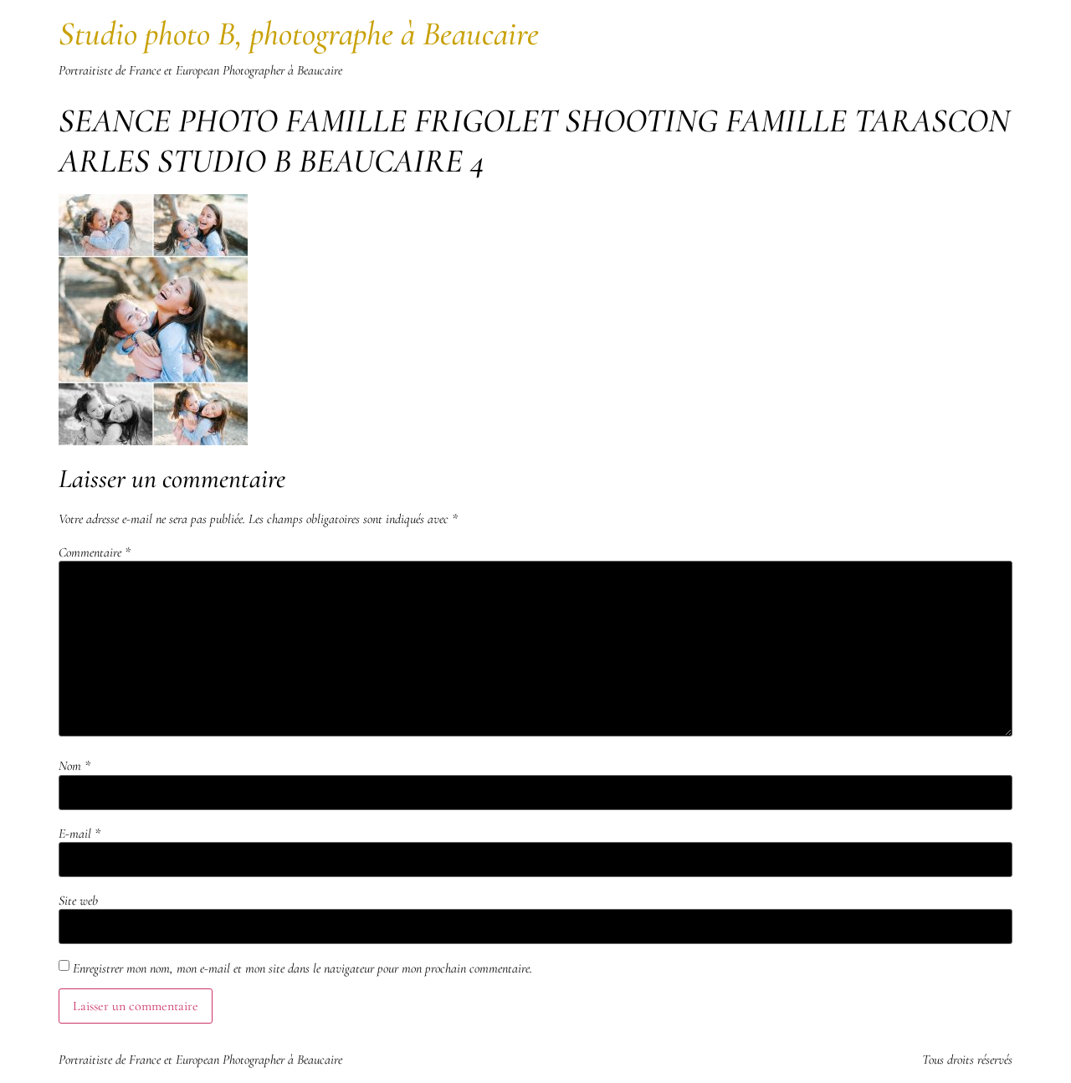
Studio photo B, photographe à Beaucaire (299, 33)
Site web (78, 900)
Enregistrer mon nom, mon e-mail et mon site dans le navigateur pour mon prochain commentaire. (302, 968)
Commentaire (95, 552)
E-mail (79, 833)
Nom (74, 765)
